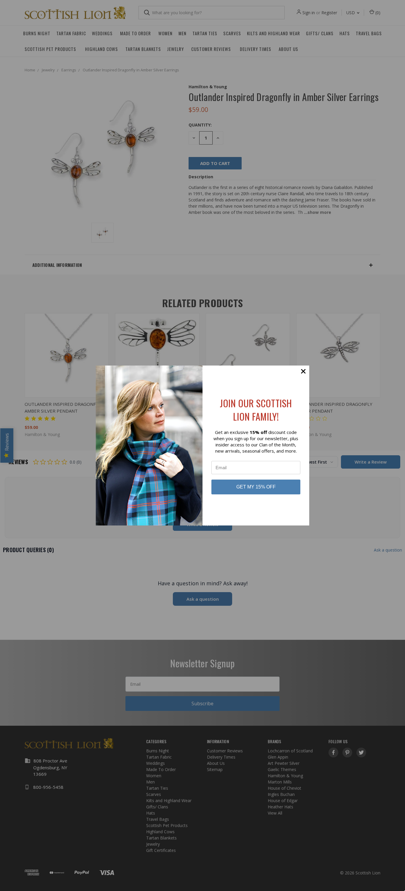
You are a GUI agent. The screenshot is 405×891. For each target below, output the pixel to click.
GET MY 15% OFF (256, 486)
